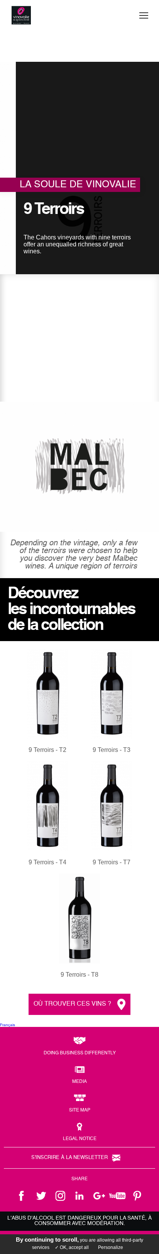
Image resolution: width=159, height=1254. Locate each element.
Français (7, 1025)
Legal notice (79, 1139)
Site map (79, 1110)
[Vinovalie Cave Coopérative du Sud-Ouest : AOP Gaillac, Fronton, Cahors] (21, 15)
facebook (21, 1196)
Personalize (110, 1247)
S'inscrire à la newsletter (69, 1157)
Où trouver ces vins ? (72, 1004)
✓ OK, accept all (72, 1247)
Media (79, 1081)
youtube (118, 1196)
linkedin (79, 1196)
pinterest (137, 1196)
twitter (41, 1196)
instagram (60, 1196)
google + (98, 1196)
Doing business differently (80, 1053)
